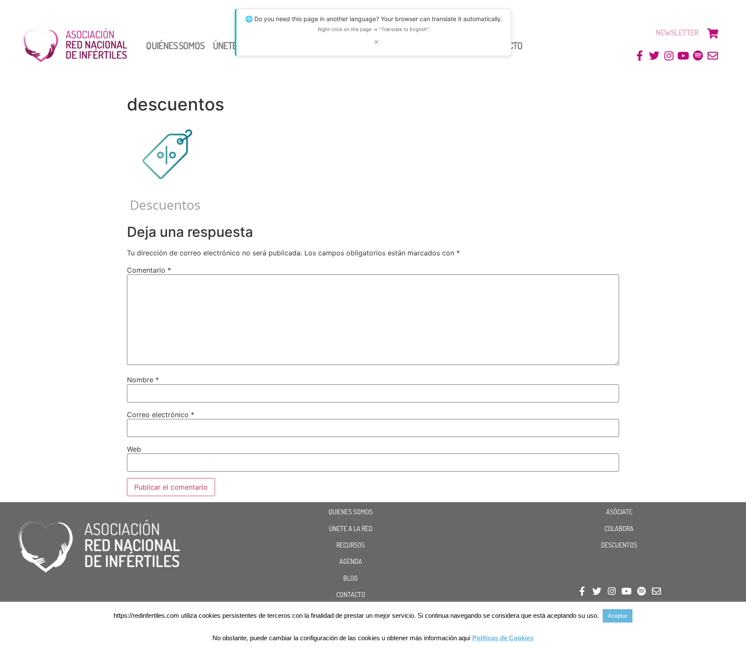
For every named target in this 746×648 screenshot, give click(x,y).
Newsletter (677, 32)
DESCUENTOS (619, 545)
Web (134, 449)
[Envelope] (712, 56)
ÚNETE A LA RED (351, 528)
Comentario (149, 270)
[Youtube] (683, 56)
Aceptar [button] (617, 616)
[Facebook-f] (639, 56)
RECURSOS (350, 545)
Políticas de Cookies (503, 638)
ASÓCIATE (619, 511)
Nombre (143, 379)
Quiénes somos (175, 45)
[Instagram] (669, 56)
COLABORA (619, 528)
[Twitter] (654, 56)
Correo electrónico (160, 414)
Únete (225, 45)
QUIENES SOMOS (351, 511)
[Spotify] (698, 56)
